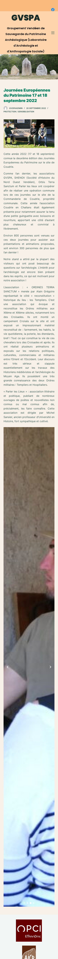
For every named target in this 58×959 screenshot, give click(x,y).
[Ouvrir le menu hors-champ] (52, 32)
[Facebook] (52, 9)
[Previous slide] (7, 667)
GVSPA (25, 17)
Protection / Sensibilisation (19, 111)
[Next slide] (50, 667)
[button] (24, 903)
